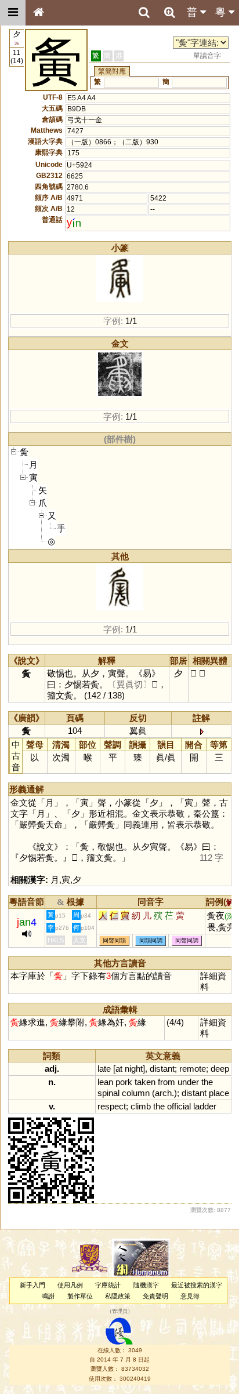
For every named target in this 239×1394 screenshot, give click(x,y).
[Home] (38, 13)
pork (123, 1082)
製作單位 (80, 1296)
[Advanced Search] (169, 12)
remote (192, 1068)
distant (162, 1068)
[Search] (144, 13)
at (118, 1068)
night (134, 1068)
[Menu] (13, 13)
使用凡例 (70, 1285)
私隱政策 (118, 1296)
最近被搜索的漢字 (196, 1285)
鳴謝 (48, 1296)
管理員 (120, 1312)
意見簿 (190, 1296)
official (179, 1106)
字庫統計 (108, 1285)
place (219, 1093)
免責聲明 (155, 1296)
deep (220, 1068)
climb (141, 1106)
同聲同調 (186, 940)
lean (105, 1082)
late (104, 1068)
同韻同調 (150, 940)
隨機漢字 (146, 1285)
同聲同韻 (114, 940)
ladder (204, 1106)
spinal (108, 1093)
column (136, 1093)
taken (145, 1082)
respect (111, 1106)
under (188, 1082)
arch (163, 1093)
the (207, 1082)
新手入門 (32, 1285)
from (166, 1082)
